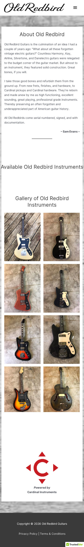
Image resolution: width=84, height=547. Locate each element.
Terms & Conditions (52, 533)
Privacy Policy (28, 533)
